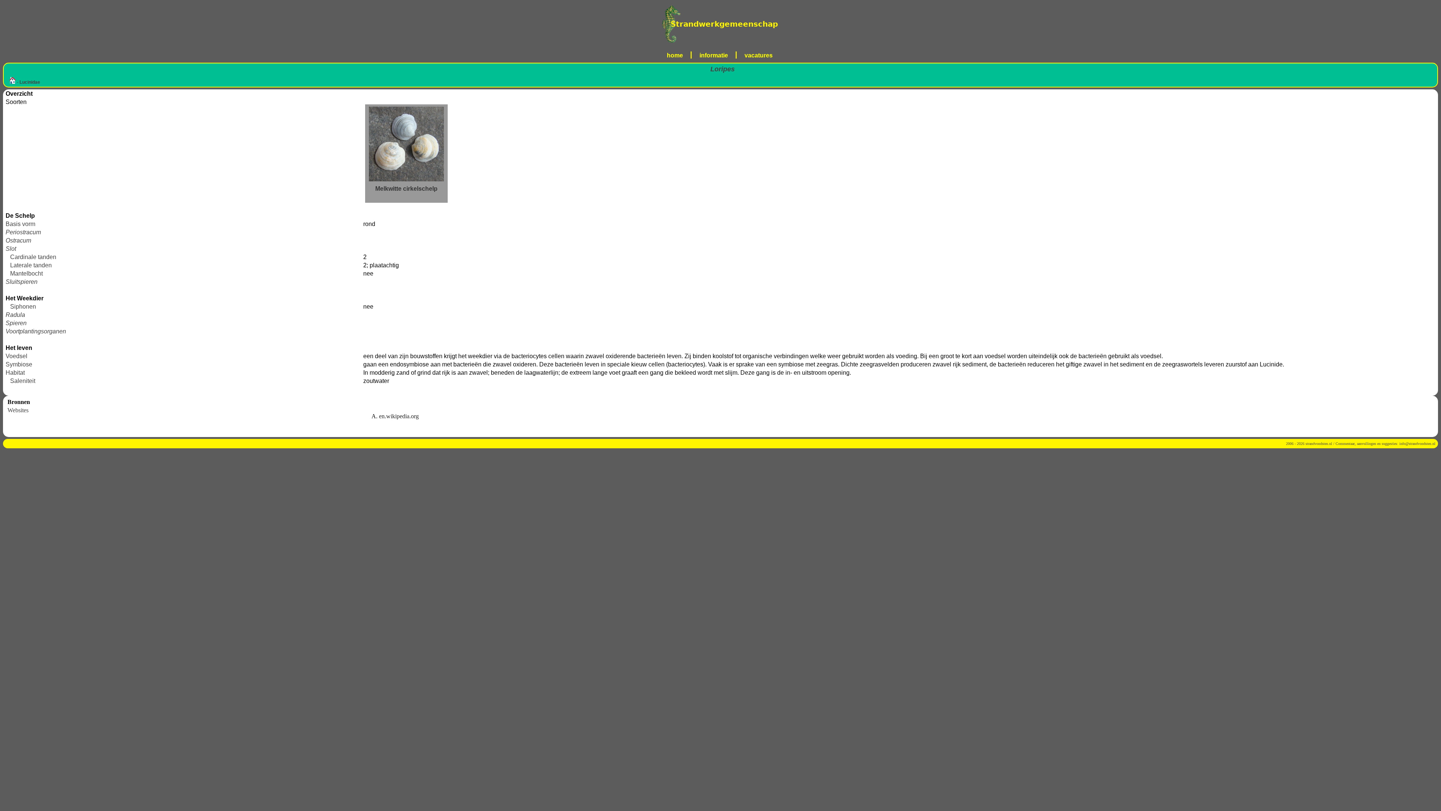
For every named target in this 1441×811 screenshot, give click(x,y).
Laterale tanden (31, 265)
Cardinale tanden (33, 257)
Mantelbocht (26, 273)
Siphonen (23, 306)
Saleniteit (22, 381)
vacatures (759, 55)
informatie (713, 55)
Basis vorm (20, 224)
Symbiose (19, 364)
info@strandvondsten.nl (1417, 444)
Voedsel (16, 356)
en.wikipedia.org (399, 416)
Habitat (15, 372)
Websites (18, 410)
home (675, 55)
